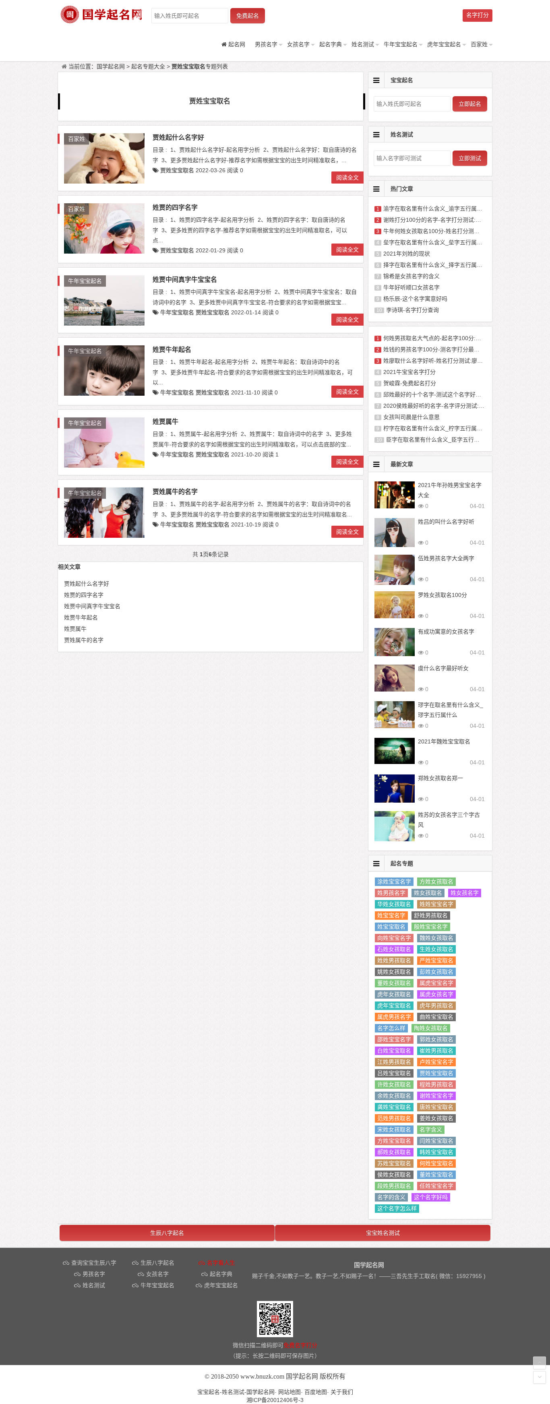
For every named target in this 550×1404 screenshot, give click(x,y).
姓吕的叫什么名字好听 (446, 521)
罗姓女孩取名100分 (442, 595)
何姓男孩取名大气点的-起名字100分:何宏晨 (437, 338)
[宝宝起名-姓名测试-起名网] (102, 20)
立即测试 (470, 158)
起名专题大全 (148, 66)
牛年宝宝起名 (401, 44)
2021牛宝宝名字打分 (409, 372)
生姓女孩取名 (436, 949)
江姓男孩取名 (394, 1062)
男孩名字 (266, 44)
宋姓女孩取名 (394, 1129)
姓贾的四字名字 (175, 207)
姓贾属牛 (165, 421)
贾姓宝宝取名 (436, 1073)
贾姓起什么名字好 (178, 137)
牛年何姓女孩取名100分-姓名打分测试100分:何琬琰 (448, 231)
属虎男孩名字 (394, 1017)
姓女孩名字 (465, 893)
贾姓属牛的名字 (175, 491)
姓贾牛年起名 (172, 349)
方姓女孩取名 (436, 881)
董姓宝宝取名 (436, 1174)
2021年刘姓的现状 (406, 253)
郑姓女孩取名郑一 (440, 778)
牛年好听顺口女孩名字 (411, 287)
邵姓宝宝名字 (394, 1039)
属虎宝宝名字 (436, 983)
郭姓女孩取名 (436, 1039)
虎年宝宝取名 (394, 1005)
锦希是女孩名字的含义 (411, 276)
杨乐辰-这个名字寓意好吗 (415, 298)
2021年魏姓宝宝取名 (444, 741)
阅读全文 (347, 177)
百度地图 (315, 1392)
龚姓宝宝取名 (394, 1107)
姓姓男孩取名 (394, 960)
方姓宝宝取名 (394, 1141)
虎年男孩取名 (436, 1005)
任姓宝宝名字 (436, 1186)
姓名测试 (363, 44)
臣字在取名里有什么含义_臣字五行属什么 (438, 439)
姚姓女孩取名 (394, 971)
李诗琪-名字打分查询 (412, 310)
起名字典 (330, 44)
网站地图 (289, 1392)
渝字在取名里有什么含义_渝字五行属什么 (435, 208)
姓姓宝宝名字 (436, 904)
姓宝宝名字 (391, 915)
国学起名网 (111, 66)
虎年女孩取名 (394, 994)
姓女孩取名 (428, 893)
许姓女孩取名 (394, 1084)
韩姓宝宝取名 (436, 1152)
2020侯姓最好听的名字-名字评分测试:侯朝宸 (439, 406)
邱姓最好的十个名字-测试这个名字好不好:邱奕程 (444, 394)
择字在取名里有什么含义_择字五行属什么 (435, 265)
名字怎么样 (391, 1028)
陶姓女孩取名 (431, 1028)
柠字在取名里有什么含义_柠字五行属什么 (435, 428)
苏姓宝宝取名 (394, 1163)
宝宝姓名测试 (383, 1233)
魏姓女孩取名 (436, 938)
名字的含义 (391, 1197)
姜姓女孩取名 (436, 1118)
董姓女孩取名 (394, 983)
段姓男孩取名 (394, 1186)
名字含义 (431, 1129)
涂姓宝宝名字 (394, 881)
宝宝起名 (402, 80)
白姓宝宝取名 (394, 1050)
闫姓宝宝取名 (436, 1141)
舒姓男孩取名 (431, 915)
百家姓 (479, 44)
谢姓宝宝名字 (436, 1095)
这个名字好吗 (431, 1197)
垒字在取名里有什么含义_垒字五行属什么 (435, 242)
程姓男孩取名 (436, 1084)
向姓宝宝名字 (394, 938)
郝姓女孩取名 (394, 1152)
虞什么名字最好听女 (443, 668)
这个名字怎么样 (397, 1208)
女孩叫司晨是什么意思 (411, 417)
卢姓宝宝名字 (436, 1062)
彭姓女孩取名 (436, 971)
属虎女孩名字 (436, 994)
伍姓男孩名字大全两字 (446, 558)
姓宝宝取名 (391, 926)
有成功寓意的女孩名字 (446, 631)
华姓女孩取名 (394, 904)
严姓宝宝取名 (436, 960)
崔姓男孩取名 (436, 1050)
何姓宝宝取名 (436, 1163)
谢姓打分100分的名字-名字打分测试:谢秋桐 (437, 220)
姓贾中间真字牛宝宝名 (185, 279)
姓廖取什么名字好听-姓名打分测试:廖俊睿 (435, 360)
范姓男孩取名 (394, 1118)
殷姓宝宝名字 (431, 926)
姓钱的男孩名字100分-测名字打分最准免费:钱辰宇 (446, 349)
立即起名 (470, 104)
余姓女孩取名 (394, 1095)
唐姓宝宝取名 (436, 1107)
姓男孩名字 (391, 893)
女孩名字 (298, 44)
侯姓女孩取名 (394, 1174)
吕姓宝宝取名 (394, 1073)
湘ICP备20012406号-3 (275, 1400)
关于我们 (342, 1392)
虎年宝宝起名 (444, 44)
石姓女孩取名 (394, 949)
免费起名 (247, 15)
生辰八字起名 (167, 1233)
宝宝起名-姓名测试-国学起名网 (236, 1392)
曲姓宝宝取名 (436, 1017)
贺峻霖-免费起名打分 (409, 383)
